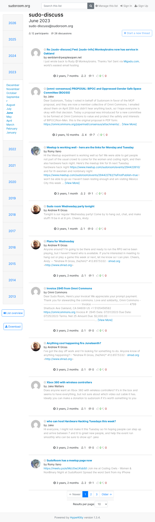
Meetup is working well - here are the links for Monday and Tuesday (90, 147)
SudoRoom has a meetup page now (69, 460)
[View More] (129, 124)
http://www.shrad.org (58, 265)
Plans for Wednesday (60, 241)
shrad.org (114, 261)
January (11, 132)
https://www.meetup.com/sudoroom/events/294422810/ (105, 167)
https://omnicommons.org (59, 312)
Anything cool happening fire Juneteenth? (73, 343)
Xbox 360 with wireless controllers (69, 382)
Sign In (127, 5)
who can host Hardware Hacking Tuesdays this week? (81, 421)
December (12, 85)
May (9, 116)
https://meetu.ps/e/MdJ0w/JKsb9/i (65, 468)
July (9, 108)
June (9, 112)
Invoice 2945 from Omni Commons (69, 288)
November (12, 89)
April (9, 120)
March (10, 124)
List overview (14, 313)
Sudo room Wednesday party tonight (70, 206)
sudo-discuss (46, 14)
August (10, 104)
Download (14, 326)
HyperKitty (76, 517)
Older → (107, 494)
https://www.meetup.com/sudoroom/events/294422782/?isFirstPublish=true (91, 175)
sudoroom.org (19, 6)
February (11, 128)
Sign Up (143, 5)
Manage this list (108, 5)
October (11, 92)
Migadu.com (131, 61)
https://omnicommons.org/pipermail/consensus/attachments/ (81, 124)
